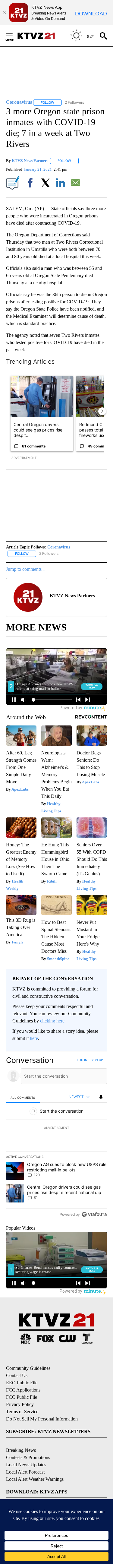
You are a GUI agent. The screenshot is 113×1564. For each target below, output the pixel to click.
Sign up (97, 1060)
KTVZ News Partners (30, 160)
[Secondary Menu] (14, 35)
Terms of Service (22, 1411)
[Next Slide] (102, 411)
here (34, 1038)
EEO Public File (21, 1382)
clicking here (52, 1020)
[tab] (23, 1097)
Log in (82, 1060)
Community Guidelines (28, 1368)
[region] (56, 1138)
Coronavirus (58, 547)
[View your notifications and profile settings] (101, 1097)
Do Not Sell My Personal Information (42, 1418)
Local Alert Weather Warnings (35, 1479)
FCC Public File (21, 1397)
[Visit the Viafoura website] (94, 1214)
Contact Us (16, 1375)
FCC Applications (23, 1389)
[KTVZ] (39, 36)
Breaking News (21, 1450)
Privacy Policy (20, 1404)
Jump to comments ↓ (25, 569)
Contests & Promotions (28, 1457)
